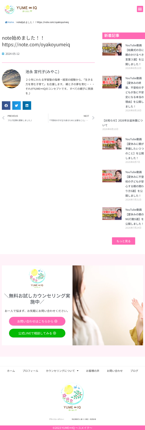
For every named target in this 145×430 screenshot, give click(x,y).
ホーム (11, 371)
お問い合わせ (115, 371)
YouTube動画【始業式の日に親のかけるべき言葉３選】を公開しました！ (134, 54)
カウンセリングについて (60, 371)
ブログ (134, 371)
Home (11, 22)
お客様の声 (92, 371)
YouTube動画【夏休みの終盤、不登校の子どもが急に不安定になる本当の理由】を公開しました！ (134, 92)
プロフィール (30, 371)
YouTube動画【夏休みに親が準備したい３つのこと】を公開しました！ (134, 148)
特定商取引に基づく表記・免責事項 (84, 419)
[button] (140, 9)
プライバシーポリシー (56, 419)
